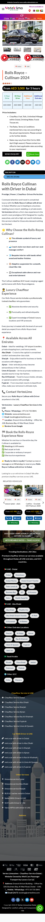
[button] (3, 9)
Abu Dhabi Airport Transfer (16, 616)
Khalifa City (23, 610)
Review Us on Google (14, 426)
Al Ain (8, 639)
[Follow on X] (22, 900)
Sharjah (9, 633)
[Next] (39, 33)
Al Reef (34, 616)
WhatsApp (14, 523)
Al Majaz (20, 633)
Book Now (34, 154)
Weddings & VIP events (14, 446)
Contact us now (32, 461)
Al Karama (32, 592)
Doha (8, 680)
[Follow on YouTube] (32, 900)
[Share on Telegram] (38, 162)
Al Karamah (10, 621)
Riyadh (8, 662)
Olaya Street (20, 662)
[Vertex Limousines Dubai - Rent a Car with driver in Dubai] (14, 8)
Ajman (30, 633)
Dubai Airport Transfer (30, 581)
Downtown (20, 575)
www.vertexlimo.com (21, 414)
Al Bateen (23, 621)
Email (18, 518)
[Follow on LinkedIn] (27, 900)
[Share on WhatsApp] (7, 162)
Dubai (19, 66)
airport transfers (35, 346)
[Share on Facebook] (12, 162)
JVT (31, 586)
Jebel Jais (9, 650)
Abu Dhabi (6, 352)
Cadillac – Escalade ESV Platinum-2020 (33, 505)
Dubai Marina (11, 581)
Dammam (9, 668)
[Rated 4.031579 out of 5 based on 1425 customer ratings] (22, 83)
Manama (18, 680)
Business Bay (11, 423)
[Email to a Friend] (22, 162)
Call (9, 518)
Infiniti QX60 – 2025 (12, 504)
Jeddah (33, 662)
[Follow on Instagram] (18, 900)
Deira (8, 598)
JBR (23, 586)
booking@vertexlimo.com (29, 892)
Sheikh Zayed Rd (21, 598)
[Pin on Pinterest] (27, 162)
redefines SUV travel (21, 281)
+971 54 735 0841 (32, 889)
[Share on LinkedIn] (32, 162)
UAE (28, 66)
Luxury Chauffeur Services (25, 405)
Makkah (21, 668)
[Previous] (6, 33)
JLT (22, 592)
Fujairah (27, 645)
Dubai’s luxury (35, 317)
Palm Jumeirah (11, 586)
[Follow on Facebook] (13, 900)
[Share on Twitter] (17, 162)
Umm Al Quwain (12, 645)
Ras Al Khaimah (22, 639)
